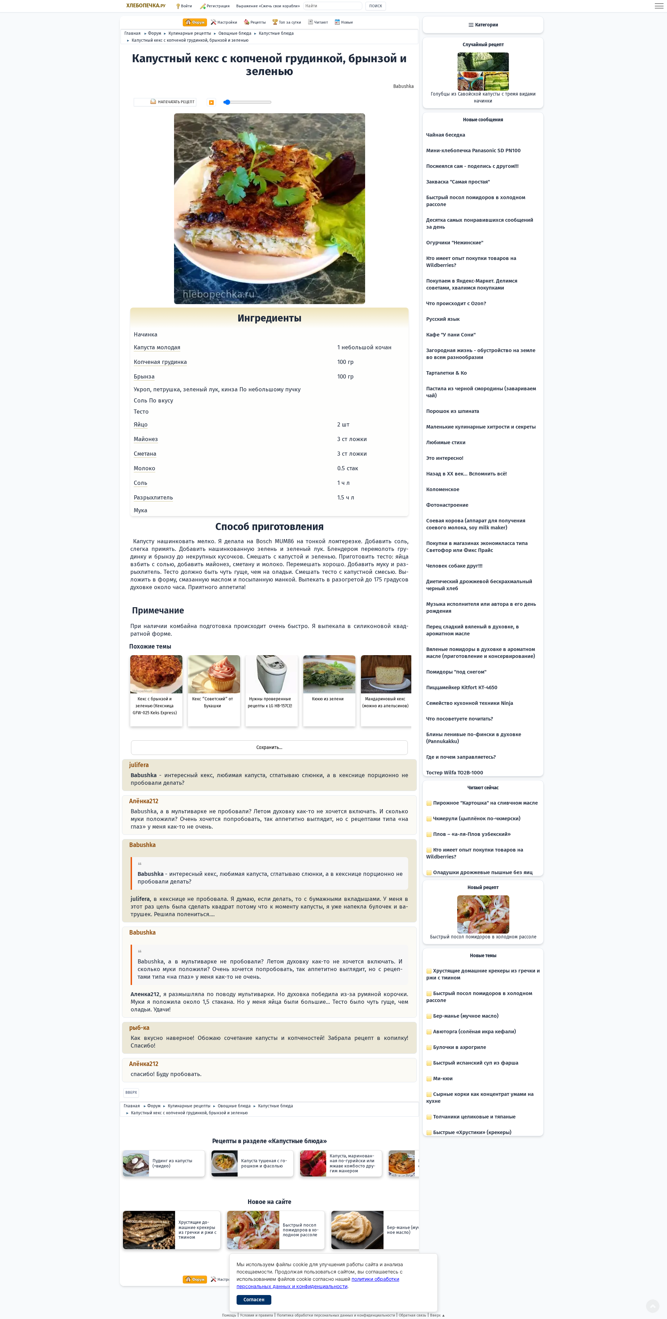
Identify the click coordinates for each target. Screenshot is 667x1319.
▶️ (211, 102)
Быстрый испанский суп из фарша (475, 1063)
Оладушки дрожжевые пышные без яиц (482, 872)
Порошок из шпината (452, 411)
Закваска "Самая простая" (458, 182)
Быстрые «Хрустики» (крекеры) (471, 1132)
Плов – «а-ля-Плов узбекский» (471, 834)
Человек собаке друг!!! (454, 566)
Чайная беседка (445, 135)
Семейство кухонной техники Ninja (469, 703)
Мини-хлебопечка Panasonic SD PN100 (473, 150)
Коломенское (442, 489)
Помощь (229, 1315)
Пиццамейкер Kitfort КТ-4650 (461, 687)
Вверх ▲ (437, 1315)
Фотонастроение (447, 505)
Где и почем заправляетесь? (461, 757)
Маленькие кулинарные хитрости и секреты (481, 427)
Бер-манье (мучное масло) (465, 1016)
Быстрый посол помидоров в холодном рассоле (483, 937)
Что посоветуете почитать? (459, 719)
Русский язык (443, 319)
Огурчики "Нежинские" (454, 242)
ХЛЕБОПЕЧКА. (145, 5)
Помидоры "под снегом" (456, 672)
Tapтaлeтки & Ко (446, 373)
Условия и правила (256, 1315)
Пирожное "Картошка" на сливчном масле (485, 803)
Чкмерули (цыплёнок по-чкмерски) (476, 818)
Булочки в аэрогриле (459, 1047)
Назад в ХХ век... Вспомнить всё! (466, 474)
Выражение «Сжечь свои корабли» (268, 6)
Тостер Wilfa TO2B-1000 (454, 773)
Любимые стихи (446, 442)
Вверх (131, 1092)
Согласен (254, 1300)
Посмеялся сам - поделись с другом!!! (472, 166)
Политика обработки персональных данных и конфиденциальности (336, 1315)
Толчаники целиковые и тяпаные (474, 1117)
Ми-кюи (442, 1078)
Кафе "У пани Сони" (451, 335)
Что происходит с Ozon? (456, 303)
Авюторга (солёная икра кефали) (474, 1031)
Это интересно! (444, 458)
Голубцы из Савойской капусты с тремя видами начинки (483, 97)
